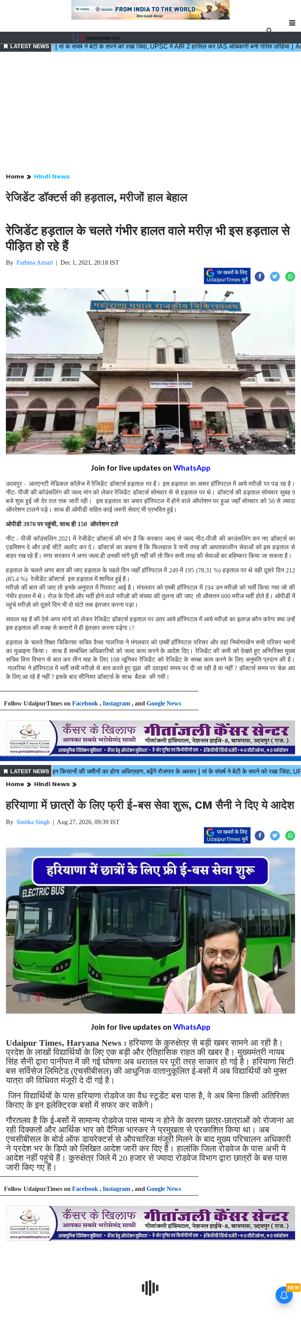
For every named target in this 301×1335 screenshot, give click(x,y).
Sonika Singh (33, 822)
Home (15, 176)
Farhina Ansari (34, 262)
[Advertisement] (150, 113)
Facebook (85, 703)
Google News (164, 703)
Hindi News (52, 176)
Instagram (116, 703)
